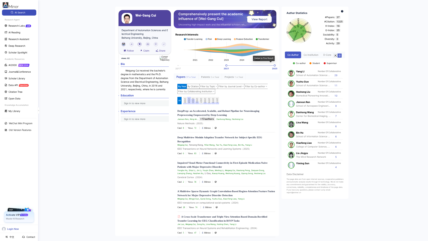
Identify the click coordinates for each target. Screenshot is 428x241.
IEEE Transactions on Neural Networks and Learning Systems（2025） (214, 148)
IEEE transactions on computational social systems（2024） (208, 202)
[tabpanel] (315, 113)
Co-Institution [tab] (311, 54)
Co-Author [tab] (293, 54)
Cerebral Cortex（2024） (190, 177)
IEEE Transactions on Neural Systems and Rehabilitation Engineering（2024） (217, 228)
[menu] (19, 62)
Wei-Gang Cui (145, 15)
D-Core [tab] (327, 54)
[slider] (226, 65)
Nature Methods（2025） (190, 123)
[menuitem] (19, 13)
